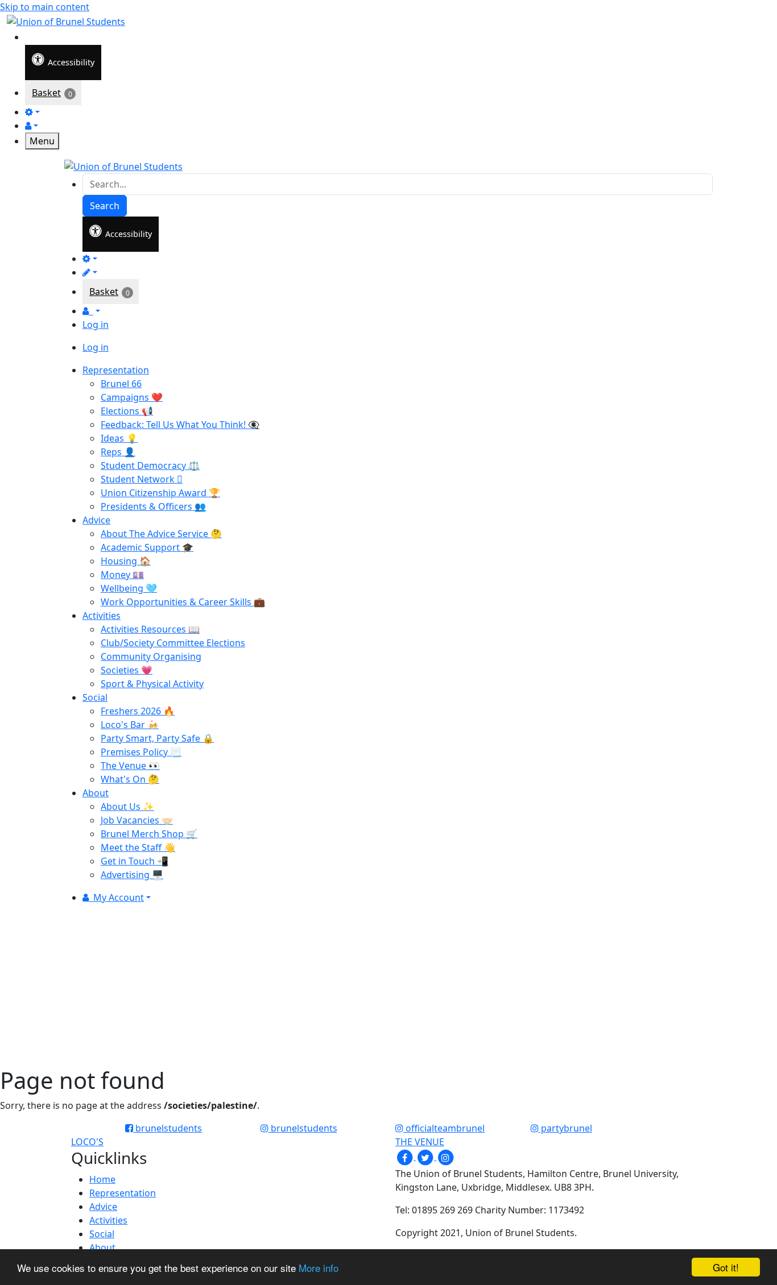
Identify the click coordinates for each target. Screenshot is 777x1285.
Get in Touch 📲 (134, 861)
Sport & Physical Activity (152, 683)
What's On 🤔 (130, 779)
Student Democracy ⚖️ (150, 465)
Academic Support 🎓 (147, 547)
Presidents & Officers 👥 (153, 506)
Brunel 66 (121, 383)
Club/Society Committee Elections (173, 643)
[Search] (33, 36)
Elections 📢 (127, 411)
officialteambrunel (444, 1128)
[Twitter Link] (426, 1156)
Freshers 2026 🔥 (138, 711)
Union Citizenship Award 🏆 (160, 492)
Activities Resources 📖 (150, 629)
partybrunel (565, 1128)
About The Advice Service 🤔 (161, 533)
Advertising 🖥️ (132, 874)
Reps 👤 (118, 452)
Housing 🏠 (126, 561)
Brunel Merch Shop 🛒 (149, 833)
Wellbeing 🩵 (129, 588)
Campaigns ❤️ (132, 397)
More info (318, 1268)
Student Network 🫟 (142, 479)
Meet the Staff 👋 (138, 847)
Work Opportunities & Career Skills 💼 (183, 602)
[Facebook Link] (405, 1156)
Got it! (726, 1267)
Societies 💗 (126, 670)
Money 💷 (122, 574)
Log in (95, 324)
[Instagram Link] (445, 1156)
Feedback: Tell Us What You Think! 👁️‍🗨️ (180, 424)
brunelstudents (167, 1128)
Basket (46, 92)
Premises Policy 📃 (141, 752)
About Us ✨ (127, 806)
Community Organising (151, 656)
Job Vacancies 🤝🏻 (137, 820)
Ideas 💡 (119, 438)
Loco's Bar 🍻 (130, 724)
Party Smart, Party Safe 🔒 (157, 738)
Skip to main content (44, 7)
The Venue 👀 (130, 765)
